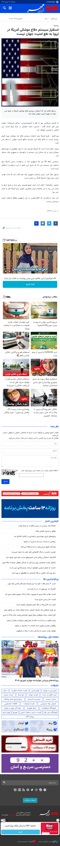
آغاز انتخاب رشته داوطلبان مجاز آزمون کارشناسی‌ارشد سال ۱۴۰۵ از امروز (29, 615)
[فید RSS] (23, 790)
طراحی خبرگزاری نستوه (46, 841)
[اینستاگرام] (36, 790)
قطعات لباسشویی (10, 703)
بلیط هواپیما (31, 708)
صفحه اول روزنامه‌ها (48, 637)
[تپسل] (3, 240)
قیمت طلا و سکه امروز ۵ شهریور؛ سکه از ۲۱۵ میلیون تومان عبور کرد (30, 594)
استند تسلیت (8, 694)
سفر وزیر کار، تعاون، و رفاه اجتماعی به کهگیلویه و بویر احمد (34, 573)
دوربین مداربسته (34, 699)
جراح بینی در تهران (50, 690)
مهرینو (15, 712)
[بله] (40, 790)
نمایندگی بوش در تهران (12, 708)
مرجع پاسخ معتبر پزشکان (13, 699)
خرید (21, 832)
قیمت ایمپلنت (29, 703)
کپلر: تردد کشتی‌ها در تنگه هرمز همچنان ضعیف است (36, 604)
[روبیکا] (28, 790)
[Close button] (57, 820)
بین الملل (54, 19)
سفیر (5, 690)
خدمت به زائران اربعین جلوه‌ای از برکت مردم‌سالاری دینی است (32, 567)
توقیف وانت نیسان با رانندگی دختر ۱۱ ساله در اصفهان (36, 631)
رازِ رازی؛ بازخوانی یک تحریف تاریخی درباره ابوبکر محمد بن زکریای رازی (30, 610)
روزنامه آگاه (30, 716)
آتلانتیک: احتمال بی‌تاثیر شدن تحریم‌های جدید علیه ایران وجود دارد (31, 557)
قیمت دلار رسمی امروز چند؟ (45, 599)
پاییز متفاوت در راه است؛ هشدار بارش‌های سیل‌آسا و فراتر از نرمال (31, 620)
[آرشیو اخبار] (19, 790)
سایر (46, 19)
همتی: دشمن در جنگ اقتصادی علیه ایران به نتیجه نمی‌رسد (33, 552)
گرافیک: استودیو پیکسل (25, 841)
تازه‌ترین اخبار (52, 521)
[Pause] (5, 271)
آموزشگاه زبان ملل (51, 712)
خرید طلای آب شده (49, 694)
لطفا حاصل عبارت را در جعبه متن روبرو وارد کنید (40, 470)
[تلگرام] (45, 790)
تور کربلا (21, 694)
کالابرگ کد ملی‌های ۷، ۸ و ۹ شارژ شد (41, 589)
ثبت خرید (30, 284)
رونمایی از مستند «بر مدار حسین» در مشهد (39, 541)
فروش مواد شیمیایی (48, 703)
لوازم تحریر (35, 690)
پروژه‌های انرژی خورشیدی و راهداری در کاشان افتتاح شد (35, 536)
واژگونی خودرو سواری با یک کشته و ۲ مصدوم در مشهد (35, 625)
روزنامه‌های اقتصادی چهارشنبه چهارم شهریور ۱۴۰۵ (36, 680)
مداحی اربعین (51, 699)
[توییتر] (32, 790)
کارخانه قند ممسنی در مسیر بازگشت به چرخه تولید (37, 525)
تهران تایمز (6, 712)
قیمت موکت (33, 694)
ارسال (5, 481)
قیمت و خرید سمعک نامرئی (30, 712)
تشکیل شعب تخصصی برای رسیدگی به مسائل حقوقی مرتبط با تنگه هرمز (28, 562)
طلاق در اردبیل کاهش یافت (45, 531)
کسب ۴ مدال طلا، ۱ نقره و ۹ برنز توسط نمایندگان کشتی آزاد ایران (32, 583)
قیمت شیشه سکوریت (19, 690)
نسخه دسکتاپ (30, 800)
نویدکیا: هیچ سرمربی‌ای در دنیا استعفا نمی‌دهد (38, 546)
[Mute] (10, 271)
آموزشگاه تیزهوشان (49, 708)
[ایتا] (15, 790)
